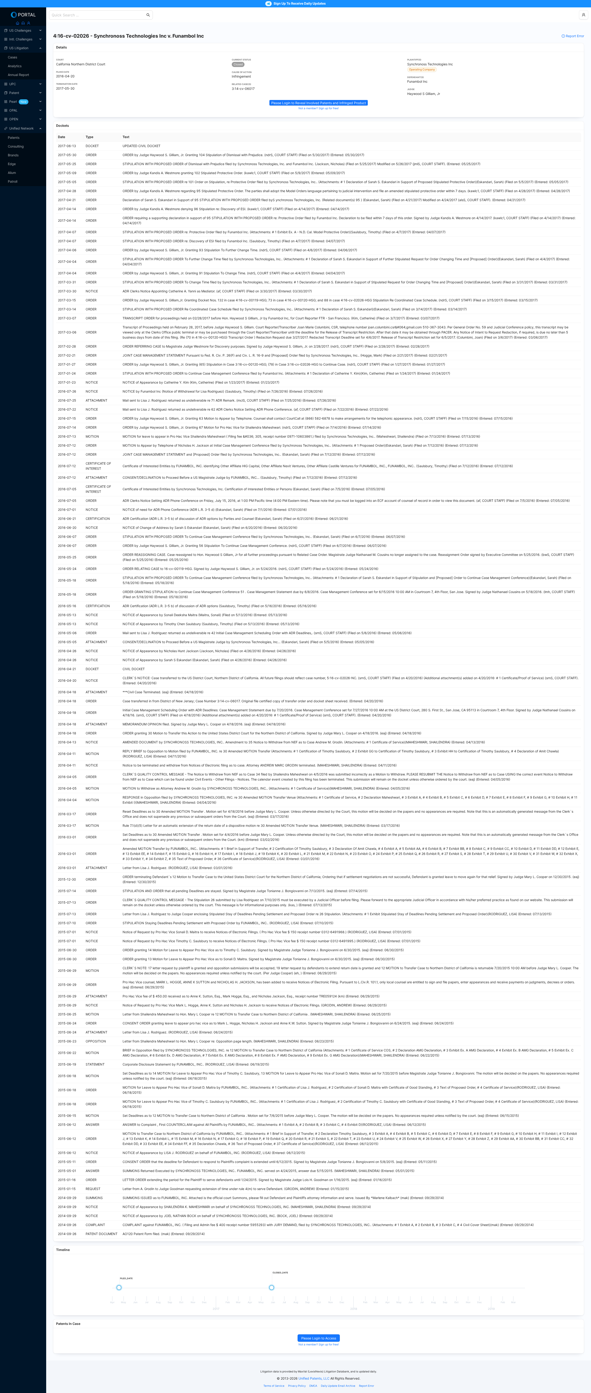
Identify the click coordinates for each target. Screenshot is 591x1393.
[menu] (23, 75)
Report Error (575, 36)
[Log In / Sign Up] (28, 23)
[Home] (17, 23)
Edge (12, 164)
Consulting (16, 146)
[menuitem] (23, 30)
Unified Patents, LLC (314, 1378)
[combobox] (98, 15)
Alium (12, 173)
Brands (13, 155)
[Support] (23, 23)
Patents (13, 137)
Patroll (12, 181)
